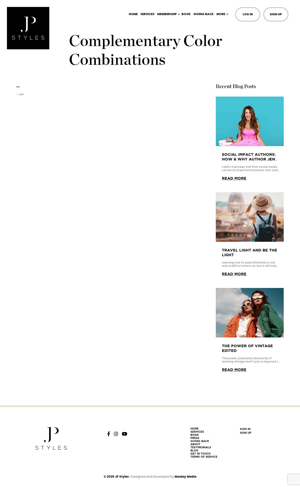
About (195, 444)
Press (194, 438)
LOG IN (248, 14)
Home (133, 14)
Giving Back (203, 14)
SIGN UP (276, 14)
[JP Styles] (28, 28)
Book (186, 14)
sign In (245, 429)
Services (147, 14)
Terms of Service (203, 456)
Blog (194, 450)
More (220, 14)
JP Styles (122, 476)
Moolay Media (185, 476)
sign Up (245, 432)
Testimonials (200, 447)
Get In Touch (200, 453)
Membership (167, 14)
